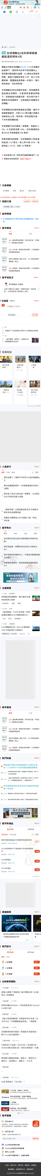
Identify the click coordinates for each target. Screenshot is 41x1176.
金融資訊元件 (20, 1169)
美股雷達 (12, 593)
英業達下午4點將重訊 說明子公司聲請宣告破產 (21, 330)
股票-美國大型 (12, 843)
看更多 (36, 228)
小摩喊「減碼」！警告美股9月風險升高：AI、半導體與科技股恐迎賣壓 (34, 366)
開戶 (37, 841)
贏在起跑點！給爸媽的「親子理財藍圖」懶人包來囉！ (20, 197)
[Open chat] (36, 12)
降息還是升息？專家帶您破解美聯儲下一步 (21, 155)
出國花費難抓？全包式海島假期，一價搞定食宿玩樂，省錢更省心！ (20, 366)
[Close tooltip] (35, 17)
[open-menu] (2, 7)
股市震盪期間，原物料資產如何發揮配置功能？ (5, 366)
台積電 (9, 968)
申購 (37, 851)
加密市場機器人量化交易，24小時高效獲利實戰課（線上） (24, 260)
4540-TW (25, 66)
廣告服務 (11, 1169)
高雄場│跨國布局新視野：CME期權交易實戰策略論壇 (24, 269)
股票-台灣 (11, 854)
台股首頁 (27, 201)
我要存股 (35, 201)
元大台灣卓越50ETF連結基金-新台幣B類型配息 (17, 849)
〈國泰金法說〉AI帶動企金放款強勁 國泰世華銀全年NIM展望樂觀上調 (5, 391)
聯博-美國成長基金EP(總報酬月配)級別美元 (16, 840)
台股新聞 (12, 47)
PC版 (7, 1165)
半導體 (9, 974)
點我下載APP (25, 158)
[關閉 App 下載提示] (2, 2)
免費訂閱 (36, 1138)
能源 (10, 608)
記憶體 (9, 962)
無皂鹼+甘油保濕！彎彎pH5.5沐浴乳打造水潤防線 (20, 391)
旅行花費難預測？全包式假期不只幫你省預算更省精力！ (34, 391)
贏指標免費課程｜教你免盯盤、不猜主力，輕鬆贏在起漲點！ (24, 241)
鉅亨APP (13, 1165)
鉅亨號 (20, 1165)
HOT (10, 240)
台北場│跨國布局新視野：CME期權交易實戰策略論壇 (24, 250)
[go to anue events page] (31, 7)
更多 (37, 472)
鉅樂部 (27, 1165)
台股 (5, 47)
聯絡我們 (30, 1169)
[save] (30, 12)
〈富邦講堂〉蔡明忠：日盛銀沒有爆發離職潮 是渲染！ (17, 340)
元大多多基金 (6, 868)
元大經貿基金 (6, 859)
